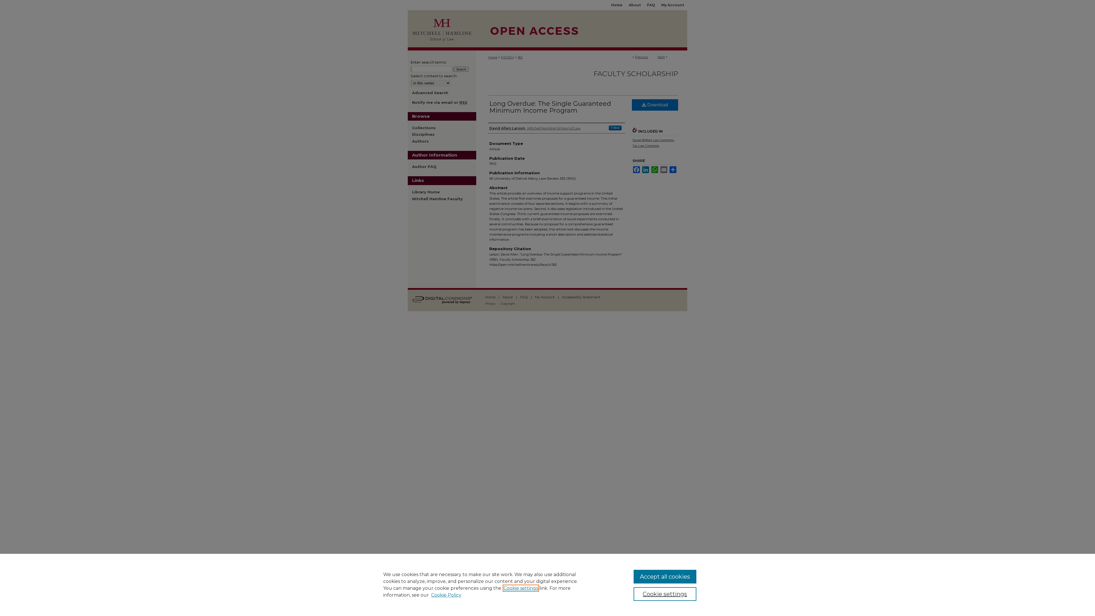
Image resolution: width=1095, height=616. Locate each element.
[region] (547, 584)
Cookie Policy (446, 595)
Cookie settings (521, 588)
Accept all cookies (665, 576)
